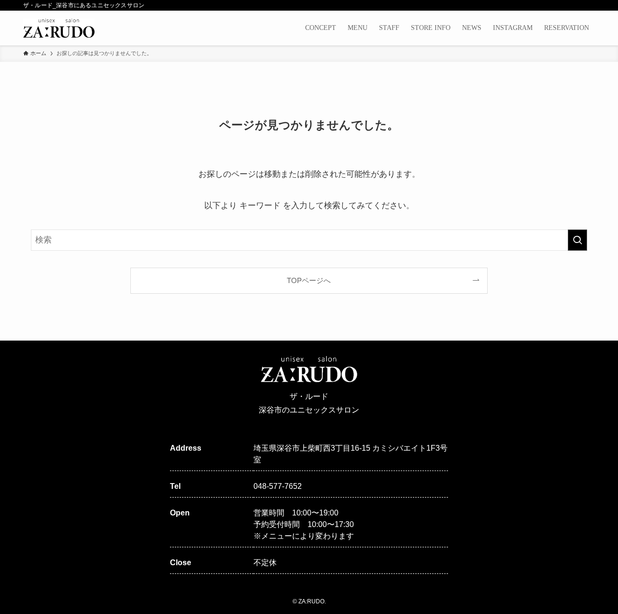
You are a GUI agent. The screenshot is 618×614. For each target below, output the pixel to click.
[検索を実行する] (577, 240)
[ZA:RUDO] (59, 28)
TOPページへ (309, 280)
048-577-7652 (277, 486)
